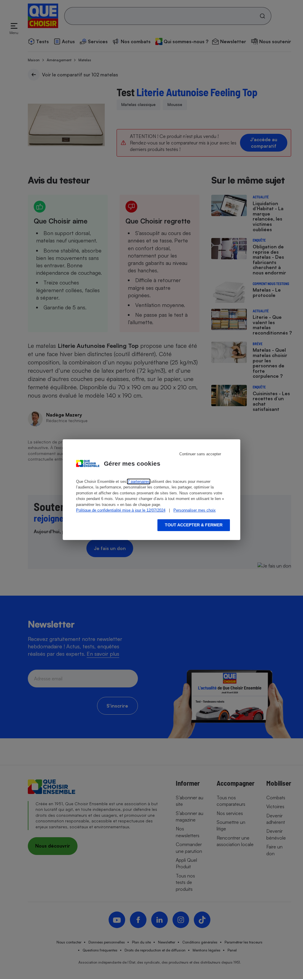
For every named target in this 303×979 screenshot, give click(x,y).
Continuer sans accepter (200, 454)
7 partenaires (139, 481)
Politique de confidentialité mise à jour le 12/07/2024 (120, 510)
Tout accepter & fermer (194, 525)
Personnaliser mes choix (194, 510)
